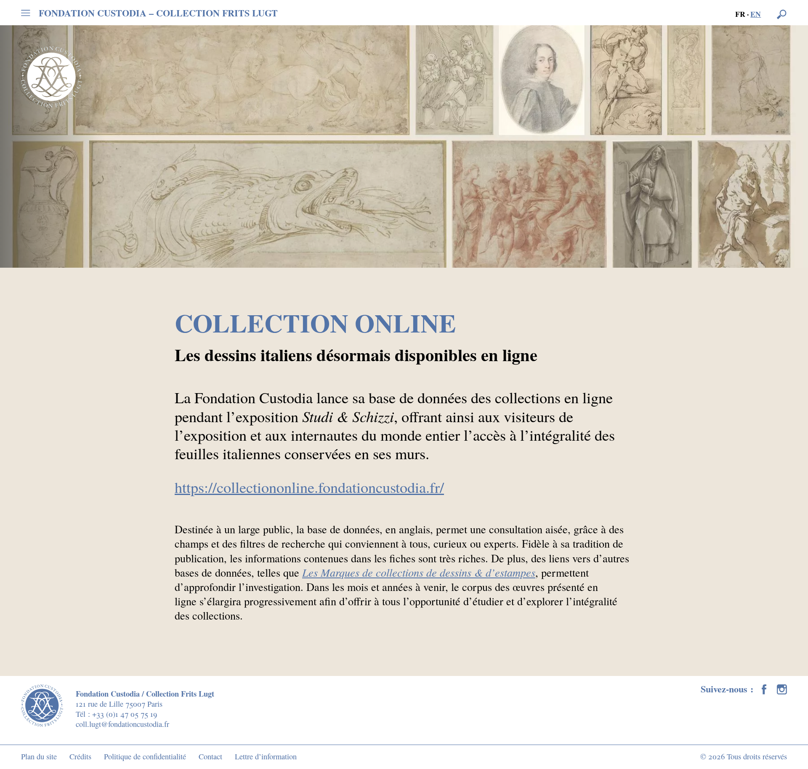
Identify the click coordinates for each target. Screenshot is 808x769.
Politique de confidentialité (145, 756)
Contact (210, 756)
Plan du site (39, 756)
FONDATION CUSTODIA (158, 13)
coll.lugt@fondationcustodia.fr (122, 724)
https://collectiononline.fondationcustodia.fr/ (309, 487)
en (755, 13)
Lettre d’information (266, 756)
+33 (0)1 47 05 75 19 (124, 714)
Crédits (80, 756)
